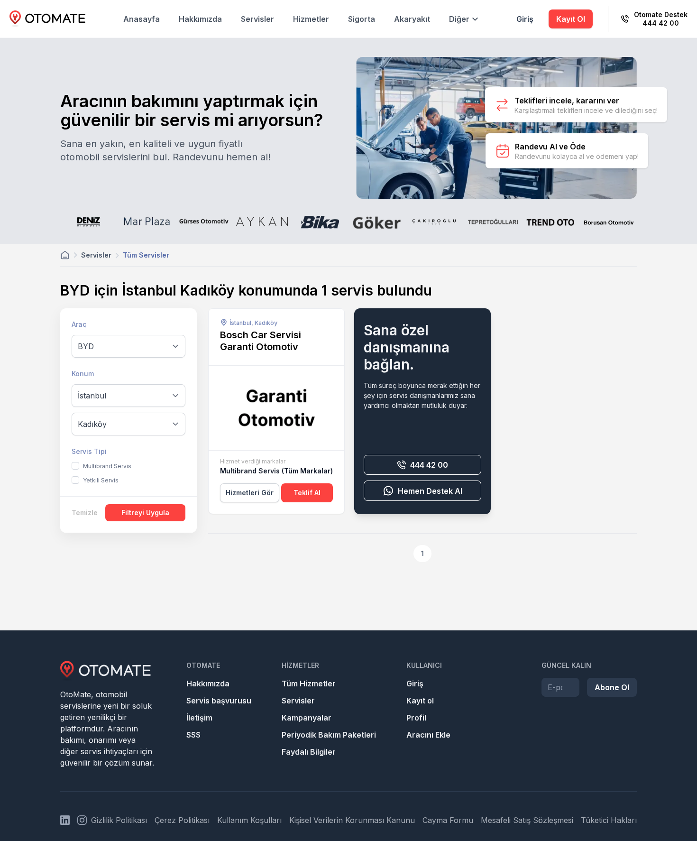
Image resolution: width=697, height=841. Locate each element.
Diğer (459, 19)
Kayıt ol (420, 700)
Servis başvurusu (218, 700)
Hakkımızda (200, 19)
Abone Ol (612, 687)
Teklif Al (307, 493)
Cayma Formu (447, 820)
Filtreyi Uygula (145, 512)
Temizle (85, 512)
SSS (193, 734)
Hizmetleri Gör (250, 493)
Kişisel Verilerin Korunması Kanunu (352, 820)
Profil (416, 717)
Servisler (257, 19)
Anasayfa (141, 19)
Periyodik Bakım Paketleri (329, 734)
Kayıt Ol (570, 19)
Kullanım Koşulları (249, 820)
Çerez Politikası (182, 820)
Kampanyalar (306, 717)
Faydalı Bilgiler (309, 752)
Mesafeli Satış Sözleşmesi (527, 820)
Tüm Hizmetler (309, 683)
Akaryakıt (412, 19)
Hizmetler (311, 19)
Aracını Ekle (428, 734)
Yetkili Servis (101, 480)
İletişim (199, 717)
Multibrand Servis (107, 466)
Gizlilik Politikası (119, 820)
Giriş (524, 19)
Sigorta (361, 19)
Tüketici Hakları (609, 820)
